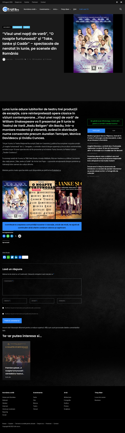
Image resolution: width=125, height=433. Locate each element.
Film (34, 400)
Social (4, 415)
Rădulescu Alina (94, 176)
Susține (10, 423)
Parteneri (35, 2)
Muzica (35, 403)
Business (98, 400)
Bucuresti (7, 27)
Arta (55, 9)
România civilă (29, 9)
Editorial (5, 400)
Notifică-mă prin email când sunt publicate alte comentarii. (23, 308)
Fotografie (67, 400)
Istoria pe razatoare (8, 409)
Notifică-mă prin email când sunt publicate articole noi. (21, 314)
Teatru (26, 27)
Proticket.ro (56, 170)
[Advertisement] (62, 87)
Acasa (4, 423)
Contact (43, 2)
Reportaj (5, 412)
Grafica (66, 403)
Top (113, 130)
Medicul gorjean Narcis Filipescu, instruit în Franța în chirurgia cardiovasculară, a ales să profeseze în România (104, 138)
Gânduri (4, 403)
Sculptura (67, 409)
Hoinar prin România (8, 397)
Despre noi (18, 2)
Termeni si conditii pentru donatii (25, 423)
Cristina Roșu (93, 153)
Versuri (35, 409)
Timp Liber (65, 9)
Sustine (26, 2)
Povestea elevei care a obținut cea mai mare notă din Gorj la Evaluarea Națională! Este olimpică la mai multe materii (104, 158)
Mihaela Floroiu (94, 143)
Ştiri (74, 9)
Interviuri (5, 406)
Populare (96, 130)
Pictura (66, 406)
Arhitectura (67, 397)
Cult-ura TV (84, 9)
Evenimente (44, 9)
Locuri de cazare (100, 397)
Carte (35, 397)
